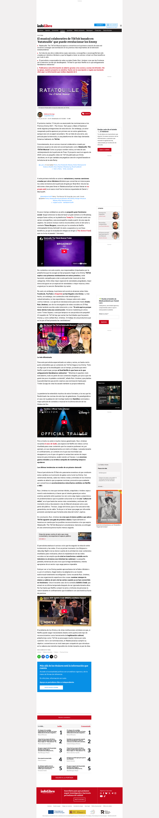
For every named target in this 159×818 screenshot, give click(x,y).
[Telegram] (112, 793)
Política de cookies (107, 806)
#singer (77, 198)
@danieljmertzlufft (46, 196)
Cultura (62, 30)
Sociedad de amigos (78, 806)
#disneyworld (81, 165)
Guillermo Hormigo (49, 114)
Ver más (100, 486)
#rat (59, 165)
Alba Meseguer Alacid (43, 752)
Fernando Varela (42, 770)
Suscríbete (99, 24)
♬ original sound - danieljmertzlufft (62, 202)
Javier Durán (102, 216)
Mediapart (89, 30)
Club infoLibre (107, 30)
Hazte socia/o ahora (51, 687)
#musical (83, 198)
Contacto (49, 806)
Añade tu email (103, 314)
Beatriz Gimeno (71, 761)
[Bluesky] (106, 793)
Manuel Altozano (42, 734)
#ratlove (45, 167)
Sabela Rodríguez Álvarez (73, 743)
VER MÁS (117, 407)
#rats (55, 167)
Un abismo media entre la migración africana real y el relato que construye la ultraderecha (46, 768)
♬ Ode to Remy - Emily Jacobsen (62, 169)
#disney (70, 165)
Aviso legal (87, 806)
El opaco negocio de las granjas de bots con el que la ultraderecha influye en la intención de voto (47, 750)
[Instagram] (115, 793)
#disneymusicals (67, 200)
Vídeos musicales (47, 652)
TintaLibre (98, 30)
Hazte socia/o (79, 799)
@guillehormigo (49, 115)
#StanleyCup (67, 167)
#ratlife (51, 167)
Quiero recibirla (104, 149)
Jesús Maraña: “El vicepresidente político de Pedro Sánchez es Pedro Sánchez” (102, 400)
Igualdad (69, 30)
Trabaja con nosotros (67, 806)
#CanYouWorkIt (76, 167)
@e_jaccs (42, 165)
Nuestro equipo (56, 806)
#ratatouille (53, 198)
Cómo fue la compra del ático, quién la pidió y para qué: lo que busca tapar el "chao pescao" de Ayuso (47, 741)
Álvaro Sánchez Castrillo (44, 743)
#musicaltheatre (62, 198)
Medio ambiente (79, 30)
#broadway (71, 198)
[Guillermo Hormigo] (40, 114)
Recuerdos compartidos (103, 223)
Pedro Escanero (42, 760)
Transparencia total (111, 27)
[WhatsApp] (101, 793)
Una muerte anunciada (44, 758)
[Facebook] (103, 793)
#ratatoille (64, 165)
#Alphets (60, 167)
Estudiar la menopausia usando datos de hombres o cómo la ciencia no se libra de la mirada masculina (76, 741)
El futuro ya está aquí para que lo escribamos (76, 758)
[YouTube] (101, 796)
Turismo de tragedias (102, 213)
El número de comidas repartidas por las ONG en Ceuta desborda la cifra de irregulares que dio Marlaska (47, 732)
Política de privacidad (96, 806)
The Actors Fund (84, 231)
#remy (56, 165)
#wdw (75, 165)
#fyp (59, 200)
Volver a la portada (64, 778)
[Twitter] (109, 793)
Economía (55, 30)
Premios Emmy (64, 652)
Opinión (47, 30)
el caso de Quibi (50, 444)
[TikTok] (105, 796)
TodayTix (70, 217)
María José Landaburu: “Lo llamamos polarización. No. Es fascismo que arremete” (102, 390)
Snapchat (58, 294)
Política (41, 30)
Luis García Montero (104, 226)
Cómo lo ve (101, 383)
